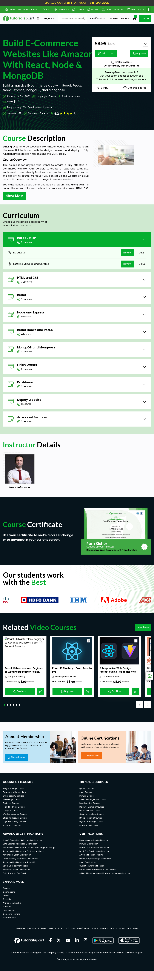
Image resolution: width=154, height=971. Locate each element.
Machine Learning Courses (91, 807)
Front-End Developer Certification (94, 851)
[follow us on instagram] (85, 940)
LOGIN (145, 18)
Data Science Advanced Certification (20, 844)
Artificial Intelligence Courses (92, 799)
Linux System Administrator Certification (97, 869)
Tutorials (7, 899)
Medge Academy (16, 676)
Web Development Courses (15, 814)
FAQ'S (135, 928)
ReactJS (47, 107)
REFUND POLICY (107, 928)
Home (10, 9)
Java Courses (85, 792)
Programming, (14, 107)
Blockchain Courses (88, 825)
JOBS (50, 928)
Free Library (62, 9)
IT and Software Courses (14, 807)
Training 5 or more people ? (121, 72)
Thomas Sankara (111, 676)
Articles (93, 9)
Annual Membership (12, 903)
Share (104, 88)
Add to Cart (108, 53)
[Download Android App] (103, 940)
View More (143, 627)
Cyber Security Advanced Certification (20, 858)
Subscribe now (18, 757)
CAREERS (42, 928)
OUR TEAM (31, 928)
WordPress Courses (12, 825)
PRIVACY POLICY (91, 928)
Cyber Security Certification (91, 866)
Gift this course (137, 88)
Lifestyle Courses (10, 810)
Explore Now (93, 755)
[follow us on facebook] (50, 940)
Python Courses (86, 788)
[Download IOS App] (129, 940)
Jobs (47, 9)
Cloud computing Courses (91, 814)
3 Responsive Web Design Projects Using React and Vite (118, 670)
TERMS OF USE (75, 928)
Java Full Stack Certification (16, 866)
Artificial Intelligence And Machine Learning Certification (105, 873)
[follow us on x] (59, 940)
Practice (79, 9)
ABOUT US (20, 928)
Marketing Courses (11, 799)
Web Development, (32, 107)
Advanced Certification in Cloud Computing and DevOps (29, 847)
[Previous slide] (139, 704)
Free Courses (9, 910)
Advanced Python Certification (17, 855)
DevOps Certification (88, 844)
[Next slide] (147, 704)
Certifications (98, 18)
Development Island (65, 676)
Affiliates (7, 906)
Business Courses (11, 803)
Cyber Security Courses (13, 796)
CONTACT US (61, 928)
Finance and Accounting (14, 792)
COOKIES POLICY (123, 928)
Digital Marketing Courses (14, 821)
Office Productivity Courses (15, 818)
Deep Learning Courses (89, 803)
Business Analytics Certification (93, 840)
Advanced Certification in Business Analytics (23, 851)
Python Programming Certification (95, 858)
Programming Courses (13, 788)
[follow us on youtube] (68, 940)
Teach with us (136, 9)
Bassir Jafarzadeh (71, 96)
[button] (4, 705)
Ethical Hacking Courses (90, 818)
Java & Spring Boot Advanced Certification (23, 840)
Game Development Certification (94, 847)
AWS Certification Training (91, 855)
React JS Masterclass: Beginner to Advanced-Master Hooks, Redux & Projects (24, 671)
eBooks (125, 18)
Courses (113, 18)
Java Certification (87, 862)
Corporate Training (113, 9)
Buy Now (141, 53)
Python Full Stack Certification (16, 869)
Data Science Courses (89, 810)
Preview (127, 252)
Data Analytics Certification (15, 873)
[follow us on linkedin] (77, 940)
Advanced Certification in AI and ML (19, 862)
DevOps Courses (86, 796)
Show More (14, 195)
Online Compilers (29, 9)
